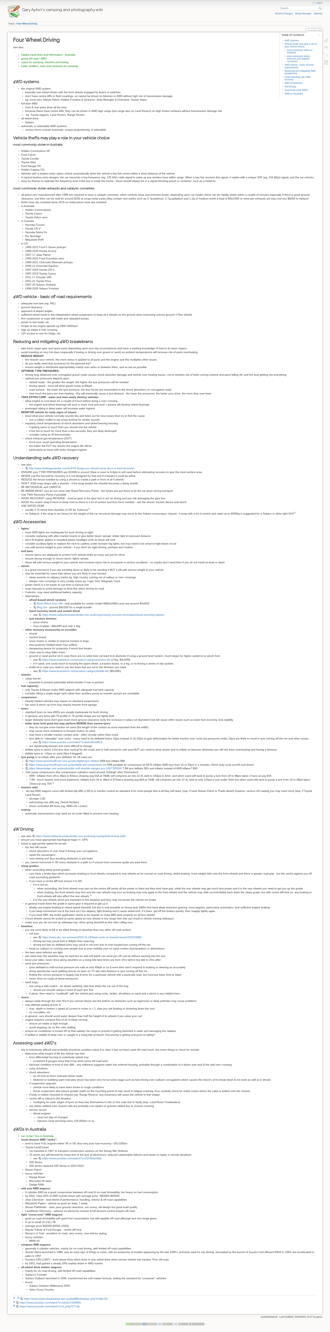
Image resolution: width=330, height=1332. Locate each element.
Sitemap (318, 13)
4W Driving (290, 86)
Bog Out (42, 607)
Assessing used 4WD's (296, 90)
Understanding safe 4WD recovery (298, 78)
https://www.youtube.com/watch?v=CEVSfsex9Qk (72, 1158)
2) (295, 512)
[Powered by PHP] (149, 1324)
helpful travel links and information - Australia (48, 54)
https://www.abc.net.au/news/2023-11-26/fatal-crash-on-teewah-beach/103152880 (92, 937)
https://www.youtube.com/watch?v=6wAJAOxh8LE (72, 742)
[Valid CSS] (180, 1324)
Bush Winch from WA (49, 603)
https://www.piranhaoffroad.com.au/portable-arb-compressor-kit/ (67, 764)
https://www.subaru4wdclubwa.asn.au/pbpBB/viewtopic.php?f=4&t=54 (66, 1298)
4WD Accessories (294, 83)
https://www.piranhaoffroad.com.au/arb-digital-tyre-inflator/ (64, 760)
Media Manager (303, 13)
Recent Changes (284, 13)
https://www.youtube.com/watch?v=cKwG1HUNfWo (50, 1302)
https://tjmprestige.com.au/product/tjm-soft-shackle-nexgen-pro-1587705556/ (75, 768)
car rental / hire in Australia (37, 1135)
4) (91, 895)
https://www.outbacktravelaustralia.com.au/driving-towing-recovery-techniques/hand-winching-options (103, 614)
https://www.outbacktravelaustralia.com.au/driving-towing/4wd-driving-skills (81, 836)
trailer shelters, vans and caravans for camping (49, 66)
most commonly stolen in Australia (299, 51)
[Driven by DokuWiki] (196, 1324)
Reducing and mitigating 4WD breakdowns (300, 72)
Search (320, 8)
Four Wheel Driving (27, 23)
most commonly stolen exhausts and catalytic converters (298, 59)
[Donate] (133, 1324)
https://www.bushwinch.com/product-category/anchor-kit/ (76, 659)
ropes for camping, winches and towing (44, 62)
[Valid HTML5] (165, 1324)
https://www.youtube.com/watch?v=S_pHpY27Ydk (50, 1306)
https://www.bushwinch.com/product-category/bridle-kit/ (75, 671)
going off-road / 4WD (33, 58)
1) (89, 509)
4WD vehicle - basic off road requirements (299, 66)
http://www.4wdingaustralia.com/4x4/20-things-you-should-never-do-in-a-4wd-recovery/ (81, 468)
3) (53, 783)
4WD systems (292, 40)
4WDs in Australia (294, 93)
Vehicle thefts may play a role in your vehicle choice (301, 45)
